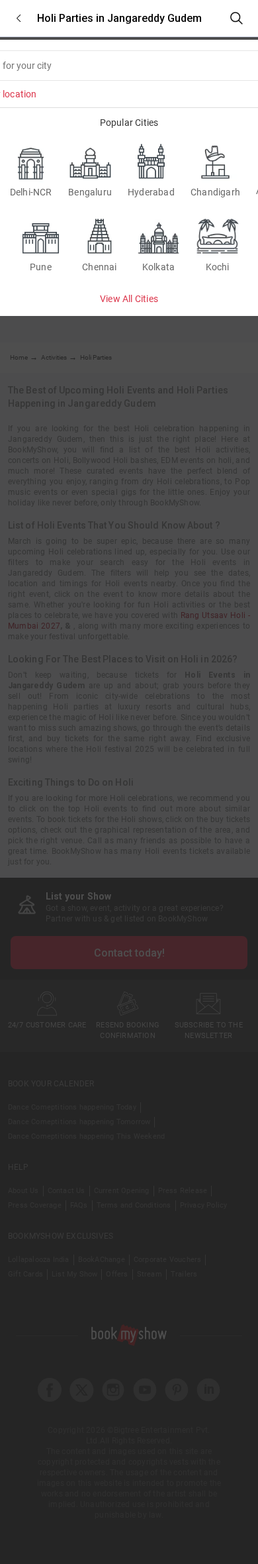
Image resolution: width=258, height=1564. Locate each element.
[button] (18, 18)
